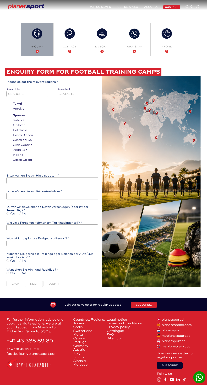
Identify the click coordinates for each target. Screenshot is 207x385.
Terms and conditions (124, 323)
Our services (127, 7)
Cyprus (79, 338)
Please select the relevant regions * (32, 82)
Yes (12, 213)
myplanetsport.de (176, 336)
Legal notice (117, 320)
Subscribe (144, 304)
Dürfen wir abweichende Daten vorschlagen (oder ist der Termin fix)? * (47, 208)
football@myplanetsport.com (32, 354)
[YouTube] (171, 379)
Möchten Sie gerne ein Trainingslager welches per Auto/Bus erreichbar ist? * (49, 255)
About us (151, 7)
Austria (79, 350)
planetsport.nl (173, 330)
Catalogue (115, 331)
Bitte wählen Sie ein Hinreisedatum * (32, 175)
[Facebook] (165, 379)
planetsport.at (173, 341)
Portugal (80, 342)
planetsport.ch (173, 319)
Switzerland (82, 331)
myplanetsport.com (178, 346)
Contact (171, 7)
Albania (79, 361)
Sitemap (114, 338)
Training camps (99, 7)
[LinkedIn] (178, 379)
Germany (80, 346)
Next (34, 283)
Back (15, 283)
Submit (54, 283)
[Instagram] (159, 379)
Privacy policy (118, 327)
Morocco (80, 365)
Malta (78, 335)
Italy (77, 353)
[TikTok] (184, 379)
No (23, 213)
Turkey (78, 323)
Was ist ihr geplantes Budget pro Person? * (37, 238)
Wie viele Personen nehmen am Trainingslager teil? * (44, 222)
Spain (78, 327)
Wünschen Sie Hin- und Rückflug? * (32, 269)
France (78, 357)
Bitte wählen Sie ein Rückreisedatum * (34, 191)
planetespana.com (177, 325)
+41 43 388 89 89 (29, 341)
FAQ (110, 335)
